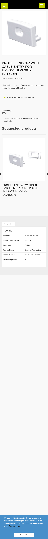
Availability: (8, 195)
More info (8, 224)
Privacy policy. (14, 526)
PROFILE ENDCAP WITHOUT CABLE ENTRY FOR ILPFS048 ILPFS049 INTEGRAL (20, 188)
